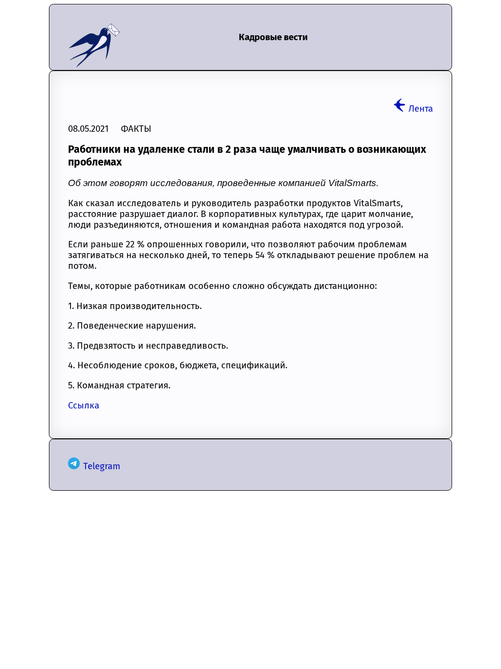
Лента (421, 108)
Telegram (101, 466)
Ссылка (83, 405)
